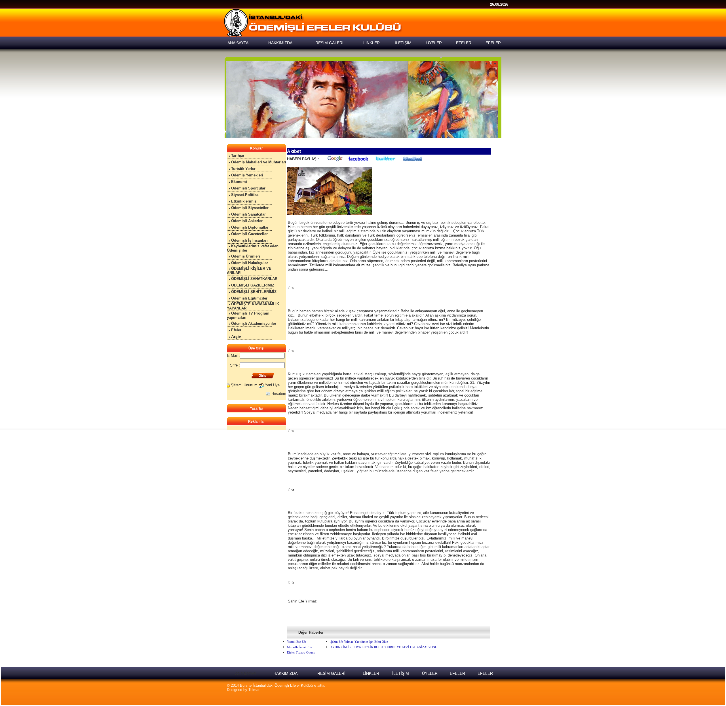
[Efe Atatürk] (362, 99)
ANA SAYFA (245, 673)
